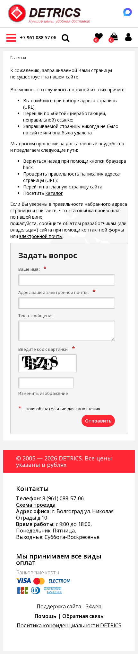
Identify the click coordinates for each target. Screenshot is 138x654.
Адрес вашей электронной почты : (53, 292)
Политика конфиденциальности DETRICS (69, 625)
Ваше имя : (29, 269)
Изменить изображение (43, 393)
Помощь (45, 616)
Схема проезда (36, 504)
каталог (54, 193)
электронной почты (41, 236)
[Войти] (128, 36)
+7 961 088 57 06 (38, 37)
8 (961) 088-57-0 (61, 498)
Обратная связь (83, 616)
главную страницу (69, 187)
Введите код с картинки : (44, 349)
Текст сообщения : (37, 315)
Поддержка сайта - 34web (69, 606)
